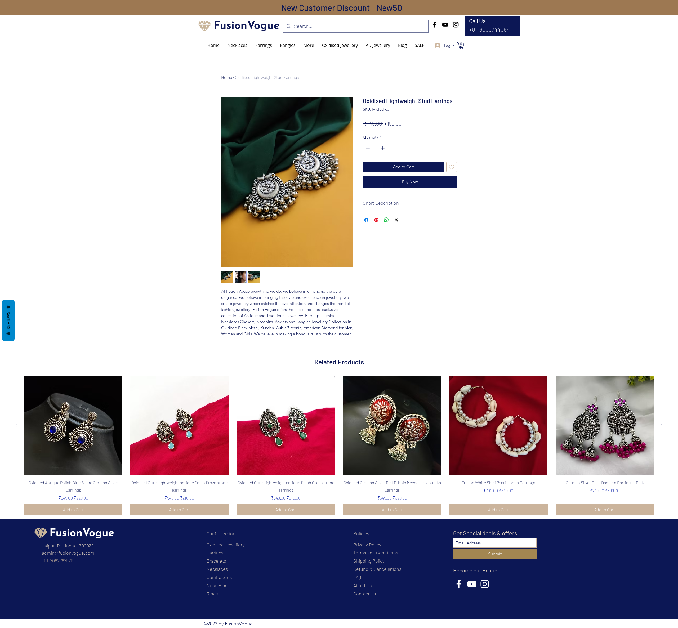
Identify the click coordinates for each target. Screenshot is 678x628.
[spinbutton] (375, 148)
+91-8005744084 (489, 29)
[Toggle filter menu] (444, 412)
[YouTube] (445, 24)
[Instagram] (456, 24)
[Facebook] (434, 24)
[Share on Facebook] (366, 220)
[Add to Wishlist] (451, 167)
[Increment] (383, 148)
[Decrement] (367, 148)
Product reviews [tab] (241, 396)
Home (226, 77)
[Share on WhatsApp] (386, 220)
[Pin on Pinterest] (376, 220)
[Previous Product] (16, 589)
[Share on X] (396, 220)
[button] (309, 45)
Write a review (400, 361)
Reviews (8, 320)
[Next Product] (661, 589)
